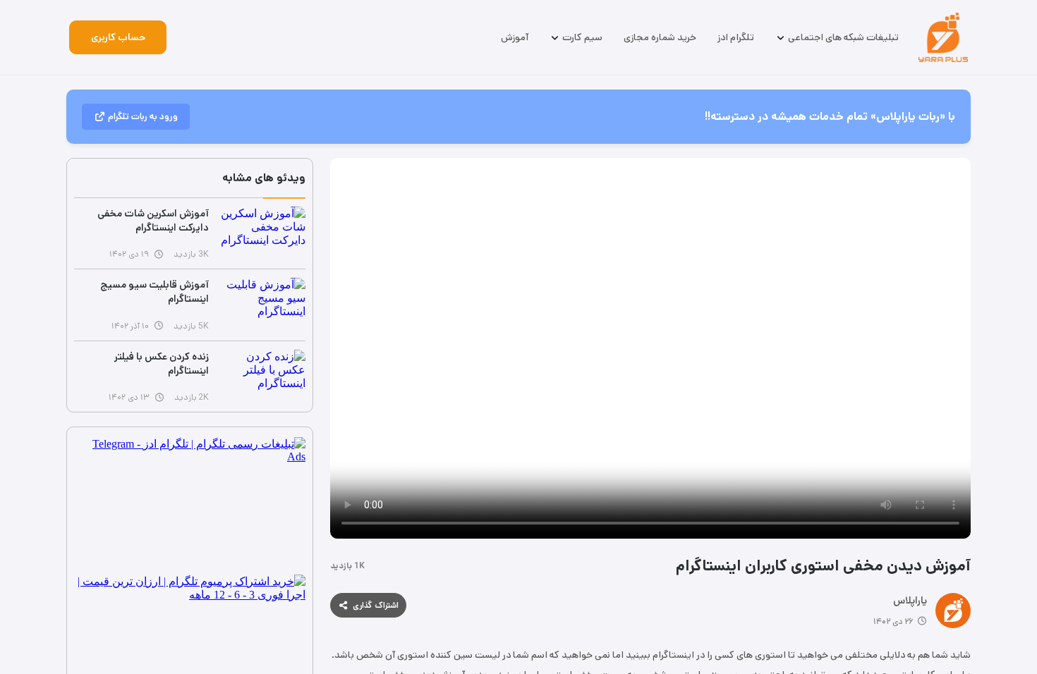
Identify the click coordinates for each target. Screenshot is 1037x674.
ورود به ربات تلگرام (143, 116)
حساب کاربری (118, 37)
